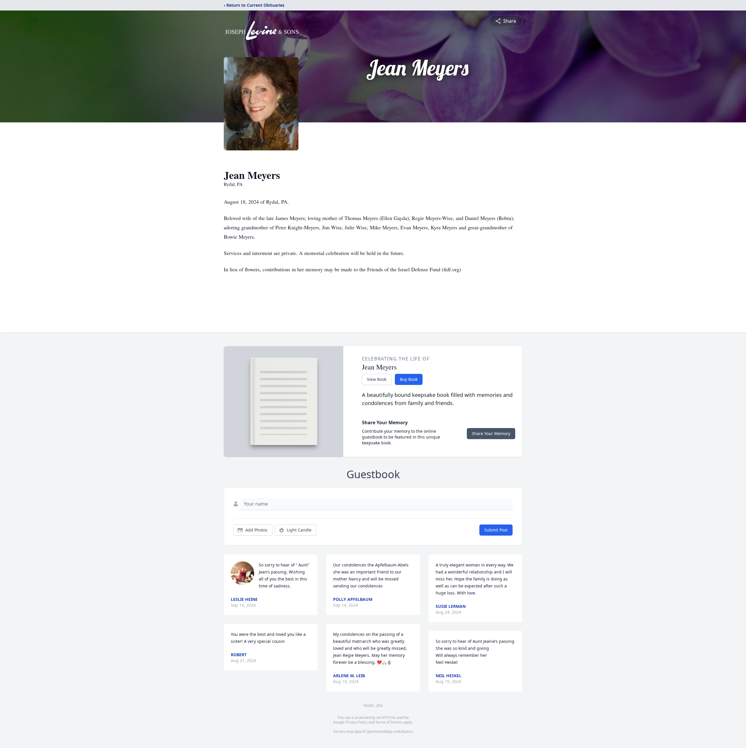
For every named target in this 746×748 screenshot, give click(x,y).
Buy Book (409, 379)
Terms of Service (388, 722)
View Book (376, 379)
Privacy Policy (356, 722)
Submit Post (496, 530)
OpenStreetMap (379, 731)
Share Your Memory (491, 433)
